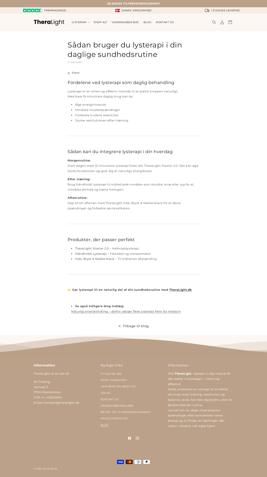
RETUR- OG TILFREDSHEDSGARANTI (126, 412)
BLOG (105, 425)
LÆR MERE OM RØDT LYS (118, 386)
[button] (80, 22)
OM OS (105, 393)
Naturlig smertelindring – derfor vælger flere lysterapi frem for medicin (126, 311)
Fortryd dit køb (111, 373)
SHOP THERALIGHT (114, 380)
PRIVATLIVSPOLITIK (114, 418)
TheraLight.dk (180, 290)
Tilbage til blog (136, 326)
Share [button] (76, 72)
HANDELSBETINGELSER (117, 405)
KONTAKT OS (110, 399)
